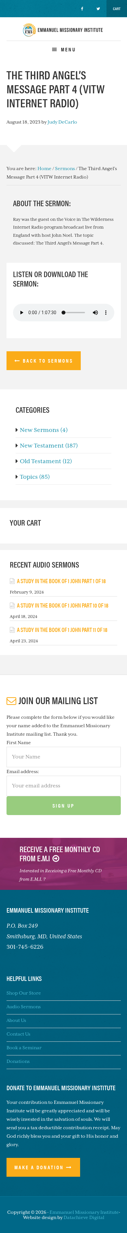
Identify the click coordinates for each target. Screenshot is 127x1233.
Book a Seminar (24, 1047)
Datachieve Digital (84, 1217)
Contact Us (18, 1034)
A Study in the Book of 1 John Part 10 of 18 (62, 605)
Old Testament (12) (46, 461)
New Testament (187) (49, 445)
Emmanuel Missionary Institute (63, 35)
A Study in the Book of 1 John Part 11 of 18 (62, 629)
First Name (19, 742)
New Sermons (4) (44, 430)
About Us (16, 1020)
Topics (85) (35, 477)
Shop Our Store (24, 993)
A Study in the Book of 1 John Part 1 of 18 (61, 581)
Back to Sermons (48, 360)
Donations (18, 1061)
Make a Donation (39, 1167)
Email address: (23, 771)
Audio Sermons (24, 1006)
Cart (116, 8)
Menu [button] (68, 49)
